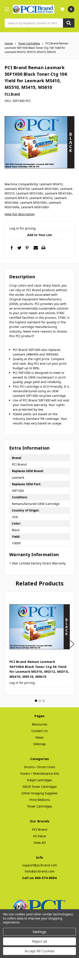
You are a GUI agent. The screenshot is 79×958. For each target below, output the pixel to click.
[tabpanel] (39, 643)
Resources (39, 724)
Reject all (39, 941)
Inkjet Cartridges (39, 780)
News (39, 737)
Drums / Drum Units (39, 767)
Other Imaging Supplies (39, 793)
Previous (5, 644)
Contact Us (39, 731)
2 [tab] (40, 701)
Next (72, 644)
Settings (39, 931)
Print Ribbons (39, 799)
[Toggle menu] (7, 9)
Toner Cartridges (39, 806)
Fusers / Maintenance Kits (39, 773)
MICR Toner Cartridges (40, 786)
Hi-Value (39, 836)
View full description (20, 214)
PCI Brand (39, 829)
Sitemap (39, 744)
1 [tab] (36, 701)
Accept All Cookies (40, 951)
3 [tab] (43, 701)
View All (40, 842)
